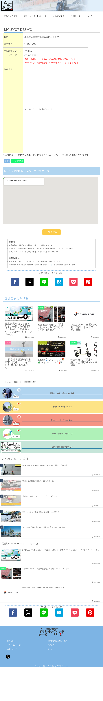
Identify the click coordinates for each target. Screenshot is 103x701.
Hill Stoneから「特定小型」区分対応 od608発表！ (41, 512)
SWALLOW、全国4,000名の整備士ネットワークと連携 (83, 327)
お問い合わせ (12, 649)
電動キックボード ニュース (35, 16)
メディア (8, 343)
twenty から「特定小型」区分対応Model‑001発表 (83, 362)
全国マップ (75, 16)
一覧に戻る (51, 232)
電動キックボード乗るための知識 (62, 393)
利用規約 (51, 645)
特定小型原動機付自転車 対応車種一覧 (38, 481)
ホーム (90, 16)
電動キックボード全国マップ (62, 434)
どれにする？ (59, 16)
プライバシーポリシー (15, 645)
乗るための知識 (10, 16)
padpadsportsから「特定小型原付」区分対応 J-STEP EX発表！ (51, 327)
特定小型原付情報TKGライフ (62, 447)
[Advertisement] (55, 87)
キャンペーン (42, 343)
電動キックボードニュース (62, 407)
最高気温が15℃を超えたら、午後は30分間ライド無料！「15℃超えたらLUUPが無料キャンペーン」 (18, 329)
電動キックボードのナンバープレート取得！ (39, 496)
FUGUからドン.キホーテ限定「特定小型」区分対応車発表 (44, 465)
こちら (51, 265)
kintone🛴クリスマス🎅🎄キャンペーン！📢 (51, 361)
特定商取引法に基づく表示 (57, 641)
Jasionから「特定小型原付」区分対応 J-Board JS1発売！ (44, 527)
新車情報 (40, 308)
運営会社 (10, 641)
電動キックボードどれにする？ (62, 420)
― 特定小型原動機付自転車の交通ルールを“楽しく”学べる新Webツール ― (18, 363)
